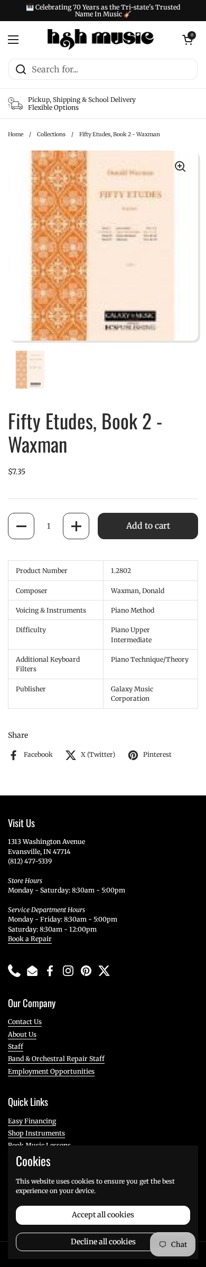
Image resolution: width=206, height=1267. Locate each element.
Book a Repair (30, 939)
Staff (15, 1046)
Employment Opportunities (51, 1071)
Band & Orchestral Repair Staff (56, 1059)
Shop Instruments (36, 1133)
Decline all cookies (103, 1241)
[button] (21, 526)
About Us (22, 1034)
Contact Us (25, 1022)
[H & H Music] (101, 39)
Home (15, 134)
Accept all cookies (103, 1214)
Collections (51, 134)
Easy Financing (32, 1121)
